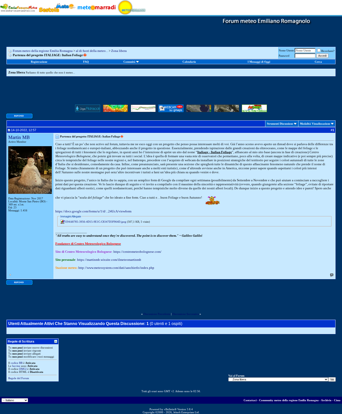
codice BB (17, 362)
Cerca (318, 61)
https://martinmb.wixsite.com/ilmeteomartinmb (109, 260)
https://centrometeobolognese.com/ (137, 252)
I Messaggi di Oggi (259, 61)
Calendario (189, 61)
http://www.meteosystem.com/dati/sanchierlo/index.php (116, 268)
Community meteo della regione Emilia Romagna (289, 400)
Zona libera (119, 51)
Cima (337, 400)
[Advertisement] (171, 91)
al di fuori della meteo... (92, 51)
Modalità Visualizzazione (315, 123)
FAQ (86, 61)
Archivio (326, 400)
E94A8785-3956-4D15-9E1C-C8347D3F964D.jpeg (95, 221)
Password (284, 55)
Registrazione (39, 61)
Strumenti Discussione (280, 123)
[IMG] (23, 368)
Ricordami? (327, 50)
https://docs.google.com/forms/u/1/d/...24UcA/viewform (93, 211)
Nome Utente (286, 50)
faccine (16, 365)
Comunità (129, 61)
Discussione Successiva (185, 313)
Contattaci (250, 400)
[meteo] (131, 7)
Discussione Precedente (156, 313)
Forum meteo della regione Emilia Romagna (43, 51)
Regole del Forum (18, 378)
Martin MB (19, 137)
